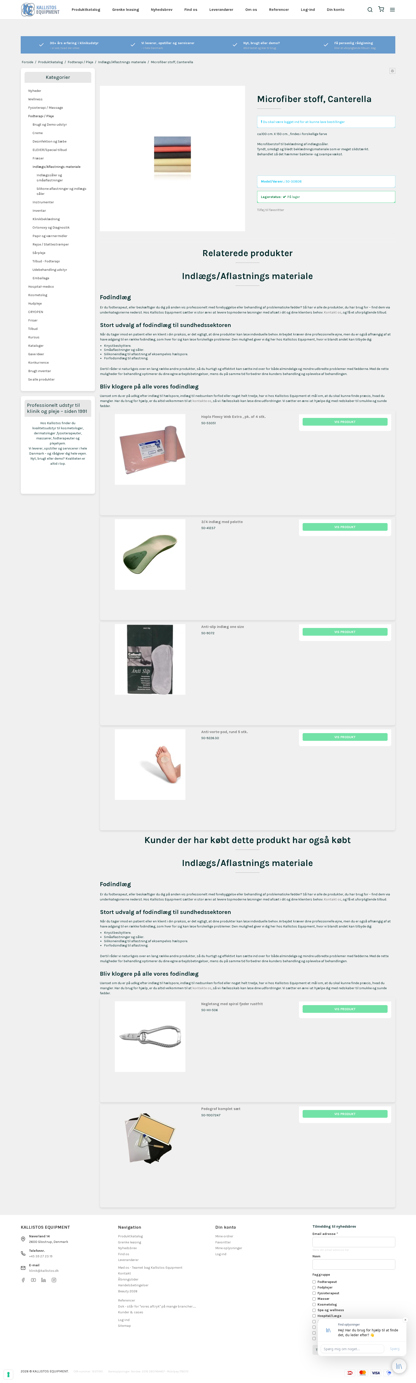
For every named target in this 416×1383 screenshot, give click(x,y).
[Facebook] (23, 1281)
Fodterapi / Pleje (41, 116)
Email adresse (325, 1234)
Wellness (35, 99)
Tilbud (33, 329)
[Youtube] (33, 1281)
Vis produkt (345, 422)
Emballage (40, 278)
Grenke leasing (125, 9)
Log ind (220, 1254)
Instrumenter (43, 202)
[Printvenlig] (392, 71)
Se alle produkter (41, 379)
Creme (37, 133)
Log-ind (308, 9)
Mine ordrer (224, 1236)
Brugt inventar (39, 371)
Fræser (38, 158)
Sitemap (124, 1326)
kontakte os (201, 401)
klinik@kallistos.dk (44, 1271)
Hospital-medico (41, 287)
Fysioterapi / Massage (45, 108)
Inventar (39, 211)
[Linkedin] (43, 1281)
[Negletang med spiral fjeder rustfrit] (150, 1047)
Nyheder (34, 91)
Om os (251, 9)
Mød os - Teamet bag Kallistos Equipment (150, 1268)
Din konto (335, 9)
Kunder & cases (130, 1312)
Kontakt (124, 1273)
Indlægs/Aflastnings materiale (56, 167)
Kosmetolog (37, 295)
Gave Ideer (36, 354)
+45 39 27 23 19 (40, 1256)
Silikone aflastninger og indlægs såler (61, 191)
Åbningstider (128, 1279)
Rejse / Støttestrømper (50, 244)
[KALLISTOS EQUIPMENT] (40, 9)
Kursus (33, 337)
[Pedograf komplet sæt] (150, 1152)
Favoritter (223, 1242)
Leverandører (221, 9)
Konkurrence (38, 363)
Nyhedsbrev (161, 9)
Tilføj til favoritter (270, 210)
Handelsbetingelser (133, 1285)
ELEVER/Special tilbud (49, 150)
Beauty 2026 (127, 1291)
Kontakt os (332, 312)
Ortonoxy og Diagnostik (51, 227)
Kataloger (36, 346)
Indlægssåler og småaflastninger (50, 177)
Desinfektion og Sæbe (49, 141)
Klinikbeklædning (46, 219)
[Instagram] (54, 1281)
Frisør (33, 320)
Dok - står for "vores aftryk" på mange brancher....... (157, 1306)
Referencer (279, 9)
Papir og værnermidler (49, 236)
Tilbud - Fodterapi (46, 261)
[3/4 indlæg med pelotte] (150, 565)
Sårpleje (38, 253)
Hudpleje (35, 303)
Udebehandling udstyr (49, 270)
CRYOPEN (35, 312)
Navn (316, 1256)
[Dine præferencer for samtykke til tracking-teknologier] (8, 1374)
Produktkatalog (86, 9)
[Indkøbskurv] (381, 9)
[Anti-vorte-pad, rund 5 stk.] (150, 775)
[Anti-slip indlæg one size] (150, 670)
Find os (190, 9)
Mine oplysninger (228, 1248)
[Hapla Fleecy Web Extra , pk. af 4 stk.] (150, 460)
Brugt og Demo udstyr (49, 125)
